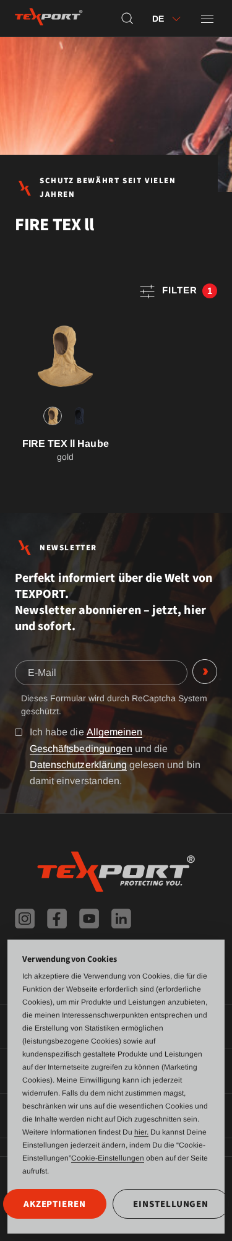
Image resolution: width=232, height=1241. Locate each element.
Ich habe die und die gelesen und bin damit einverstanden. (115, 756)
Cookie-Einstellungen (107, 1158)
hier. (141, 1132)
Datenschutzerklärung (78, 764)
